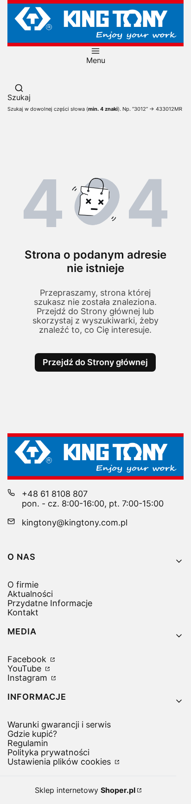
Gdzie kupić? (32, 734)
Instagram (28, 678)
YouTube (25, 668)
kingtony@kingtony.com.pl (74, 522)
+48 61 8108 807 (55, 494)
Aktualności (30, 594)
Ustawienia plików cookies (60, 761)
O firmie (22, 584)
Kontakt (22, 612)
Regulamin (27, 743)
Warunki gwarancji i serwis (59, 724)
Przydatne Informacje (49, 603)
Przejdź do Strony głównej (95, 362)
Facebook (28, 659)
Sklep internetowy (85, 790)
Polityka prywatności (48, 752)
